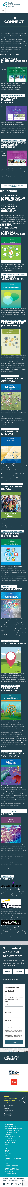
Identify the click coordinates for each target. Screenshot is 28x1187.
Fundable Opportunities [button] (12, 1136)
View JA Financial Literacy (12, 484)
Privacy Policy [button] (20, 1178)
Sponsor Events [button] (10, 1142)
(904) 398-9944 (8, 1115)
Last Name (8, 1020)
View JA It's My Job (9, 586)
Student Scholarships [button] (11, 1165)
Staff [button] (6, 1148)
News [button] (6, 1156)
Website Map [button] (14, 1180)
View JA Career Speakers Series (13, 321)
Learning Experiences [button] (13, 1158)
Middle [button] (7, 1162)
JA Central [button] (22, 1180)
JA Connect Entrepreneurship (13, 95)
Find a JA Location (10, 1173)
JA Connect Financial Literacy (13, 140)
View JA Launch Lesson (10, 686)
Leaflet (10, 1051)
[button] (4, 1184)
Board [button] (7, 1150)
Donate (7, 971)
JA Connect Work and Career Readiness (14, 185)
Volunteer (18, 971)
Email (6, 1005)
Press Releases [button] (9, 1154)
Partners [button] (8, 1134)
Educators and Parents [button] (13, 1128)
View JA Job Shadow (10, 641)
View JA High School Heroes (12, 531)
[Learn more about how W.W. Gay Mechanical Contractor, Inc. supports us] (14, 1074)
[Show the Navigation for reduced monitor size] (3, 10)
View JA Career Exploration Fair (14, 274)
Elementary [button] (8, 1160)
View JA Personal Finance (11, 751)
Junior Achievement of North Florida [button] (12, 1170)
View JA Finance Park (10, 376)
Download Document (7, 204)
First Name (8, 1012)
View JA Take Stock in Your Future (14, 810)
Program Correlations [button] (11, 1132)
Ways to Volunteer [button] (11, 1126)
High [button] (6, 1163)
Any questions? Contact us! (11, 979)
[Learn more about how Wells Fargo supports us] (14, 1083)
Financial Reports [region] (10, 1140)
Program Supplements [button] (12, 1130)
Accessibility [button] (6, 1180)
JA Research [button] (9, 1152)
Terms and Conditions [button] (9, 1178)
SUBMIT (14, 1042)
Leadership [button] (8, 1146)
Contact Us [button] (8, 1114)
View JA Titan (7, 876)
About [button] (7, 1144)
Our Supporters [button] (10, 1138)
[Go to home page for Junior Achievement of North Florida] (11, 4)
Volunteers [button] (9, 1124)
